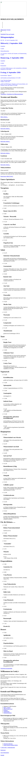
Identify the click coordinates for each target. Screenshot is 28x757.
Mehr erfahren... (4, 117)
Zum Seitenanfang (5, 752)
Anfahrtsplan (6, 711)
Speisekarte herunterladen (6, 668)
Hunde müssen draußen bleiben (10, 745)
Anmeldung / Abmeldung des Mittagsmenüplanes (12, 94)
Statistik (2, 755)
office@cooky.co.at (7, 709)
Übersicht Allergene (7, 743)
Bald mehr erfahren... (5, 128)
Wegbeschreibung (7, 712)
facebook (5, 710)
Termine (8, 29)
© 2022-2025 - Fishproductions (8, 747)
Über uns (8, 34)
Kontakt (12, 34)
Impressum (3, 750)
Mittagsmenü (3, 29)
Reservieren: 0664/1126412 (7, 176)
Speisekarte (3, 34)
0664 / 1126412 (7, 707)
